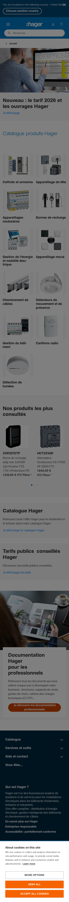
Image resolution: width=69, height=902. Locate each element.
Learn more (29, 864)
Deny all (34, 884)
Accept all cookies (34, 893)
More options (34, 875)
